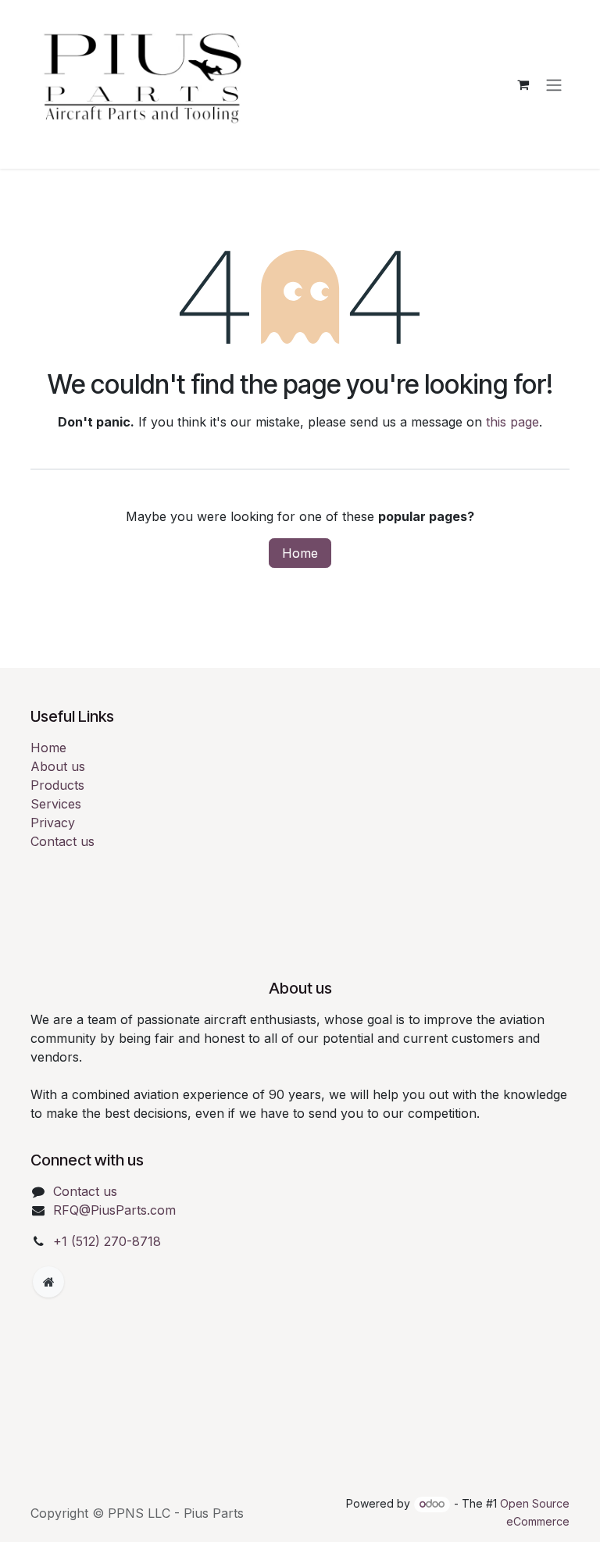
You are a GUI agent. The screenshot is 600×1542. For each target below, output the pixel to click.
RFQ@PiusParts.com (114, 1210)
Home (300, 553)
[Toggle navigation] (554, 84)
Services (55, 804)
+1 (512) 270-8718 (107, 1241)
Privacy (52, 822)
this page (512, 422)
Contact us (62, 841)
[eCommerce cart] (522, 84)
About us (57, 766)
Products (57, 785)
